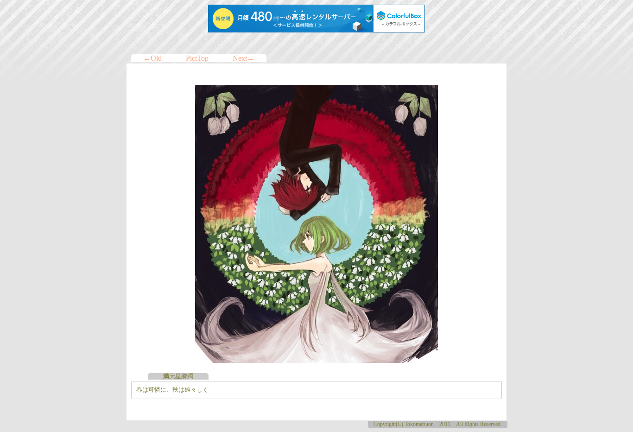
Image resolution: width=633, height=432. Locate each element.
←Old (152, 58)
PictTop (197, 58)
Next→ (243, 58)
